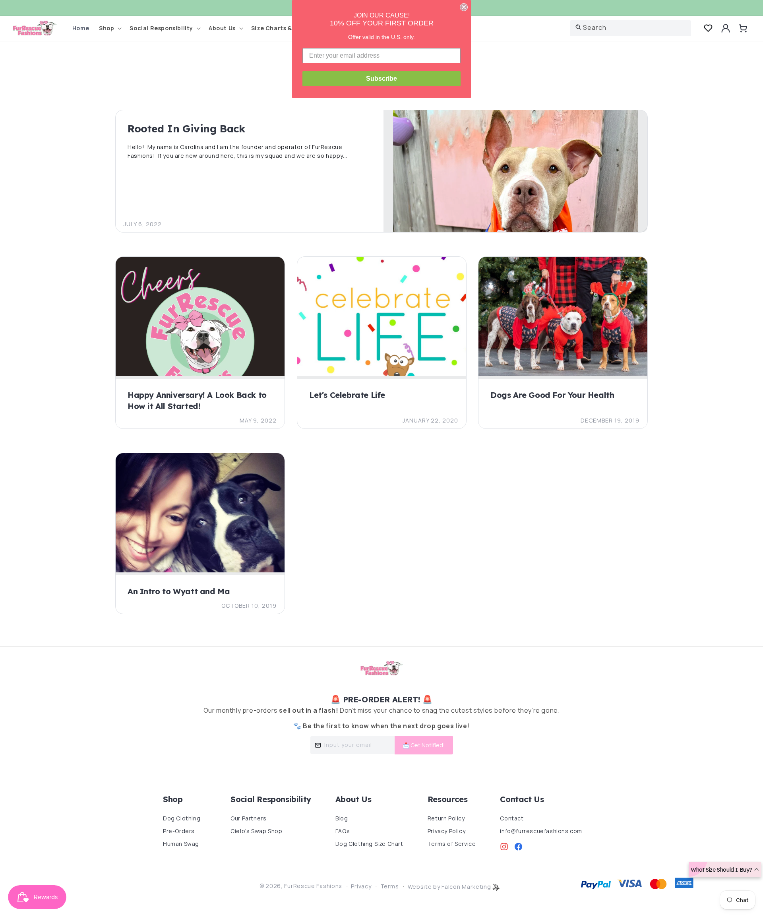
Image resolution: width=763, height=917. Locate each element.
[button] (109, 28)
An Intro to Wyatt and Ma (179, 591)
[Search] (578, 27)
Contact (511, 818)
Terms (389, 886)
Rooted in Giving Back (187, 128)
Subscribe (381, 78)
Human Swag (181, 843)
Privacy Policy (446, 831)
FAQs (342, 831)
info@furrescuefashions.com (541, 831)
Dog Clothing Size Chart (369, 843)
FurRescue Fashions (313, 886)
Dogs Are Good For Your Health (552, 395)
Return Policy (446, 818)
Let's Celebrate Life (347, 395)
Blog (341, 818)
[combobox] (630, 28)
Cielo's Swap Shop (256, 831)
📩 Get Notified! (424, 745)
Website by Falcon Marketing (450, 886)
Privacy (361, 886)
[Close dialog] (464, 7)
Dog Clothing (181, 818)
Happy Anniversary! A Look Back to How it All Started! (197, 400)
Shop (172, 799)
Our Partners (248, 818)
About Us (353, 799)
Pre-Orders (179, 831)
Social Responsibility (270, 799)
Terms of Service (452, 843)
